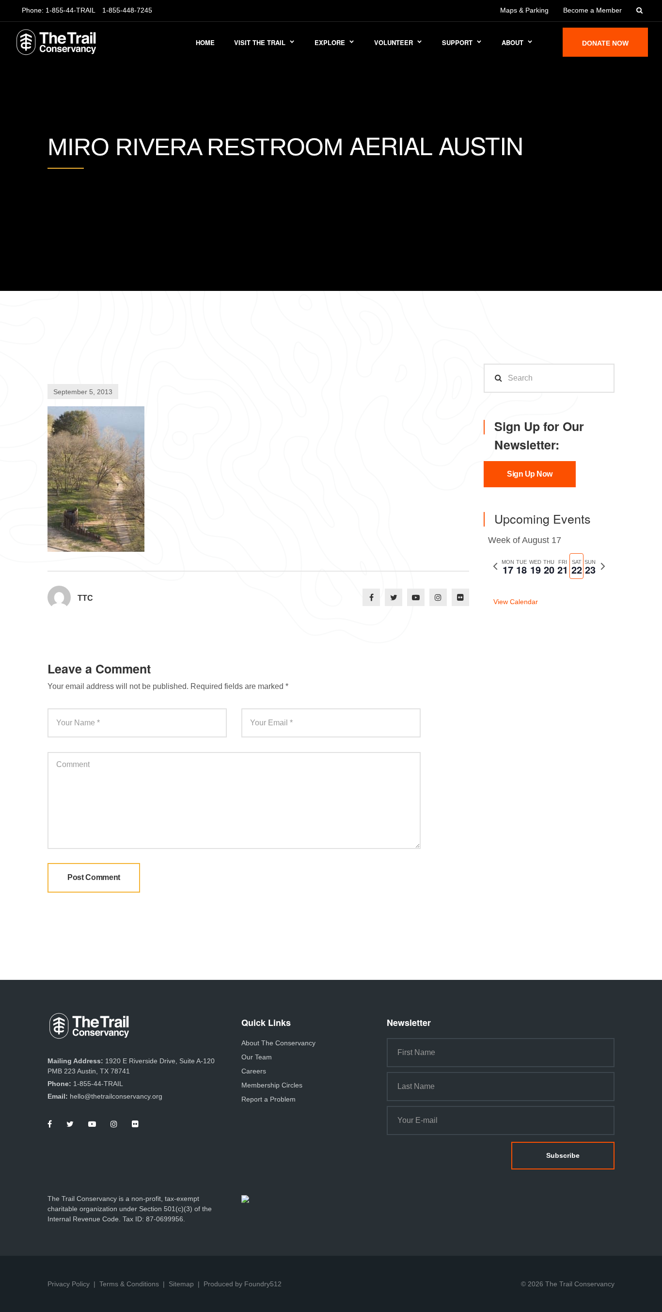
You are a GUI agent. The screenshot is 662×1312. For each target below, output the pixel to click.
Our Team (256, 1057)
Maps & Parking (524, 10)
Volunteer (393, 42)
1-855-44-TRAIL (70, 10)
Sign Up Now (529, 474)
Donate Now (605, 43)
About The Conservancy (278, 1043)
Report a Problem (268, 1099)
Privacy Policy (68, 1284)
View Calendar (515, 602)
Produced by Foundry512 (243, 1284)
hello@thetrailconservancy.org (116, 1096)
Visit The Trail (259, 42)
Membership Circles (271, 1085)
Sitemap (181, 1284)
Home (205, 42)
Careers (253, 1071)
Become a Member (592, 10)
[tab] (508, 566)
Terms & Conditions (129, 1284)
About (512, 42)
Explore (330, 42)
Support (457, 42)
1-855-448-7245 (127, 10)
